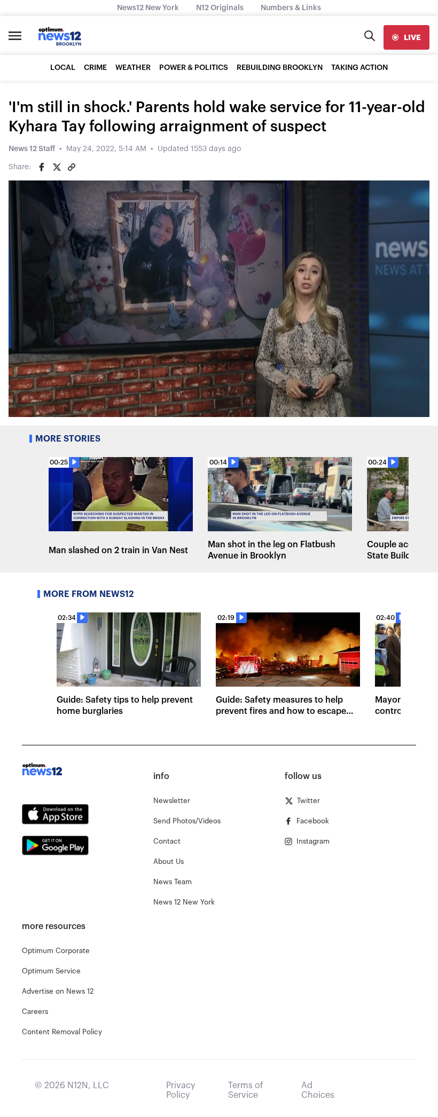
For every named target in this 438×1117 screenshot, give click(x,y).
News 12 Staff (32, 149)
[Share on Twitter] (56, 167)
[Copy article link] (71, 167)
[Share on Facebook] (41, 167)
